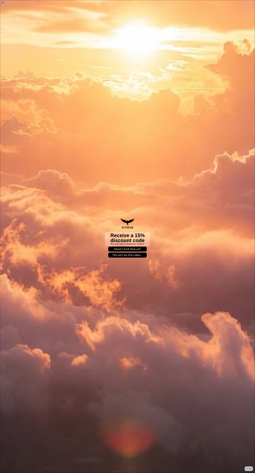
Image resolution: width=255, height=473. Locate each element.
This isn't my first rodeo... (127, 255)
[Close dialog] (2, 2)
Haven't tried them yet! (127, 249)
